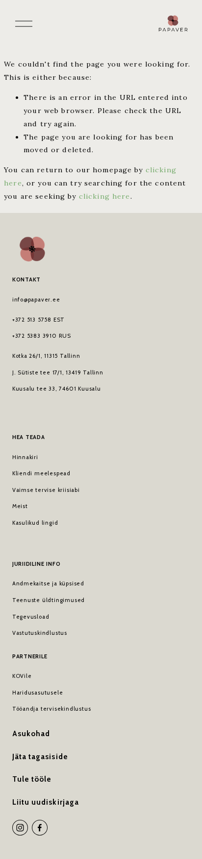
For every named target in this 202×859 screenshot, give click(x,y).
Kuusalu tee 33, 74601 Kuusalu (56, 388)
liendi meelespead (43, 473)
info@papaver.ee (36, 299)
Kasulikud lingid (35, 522)
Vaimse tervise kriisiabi (46, 490)
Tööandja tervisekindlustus (51, 708)
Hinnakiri (25, 457)
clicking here (104, 196)
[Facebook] (40, 828)
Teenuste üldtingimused (48, 600)
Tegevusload (31, 616)
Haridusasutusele (37, 692)
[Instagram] (20, 828)
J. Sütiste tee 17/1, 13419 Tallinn (57, 372)
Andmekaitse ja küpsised (48, 583)
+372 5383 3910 (34, 335)
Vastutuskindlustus (39, 632)
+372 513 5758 (31, 319)
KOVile (22, 676)
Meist (20, 506)
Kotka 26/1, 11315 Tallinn (46, 355)
